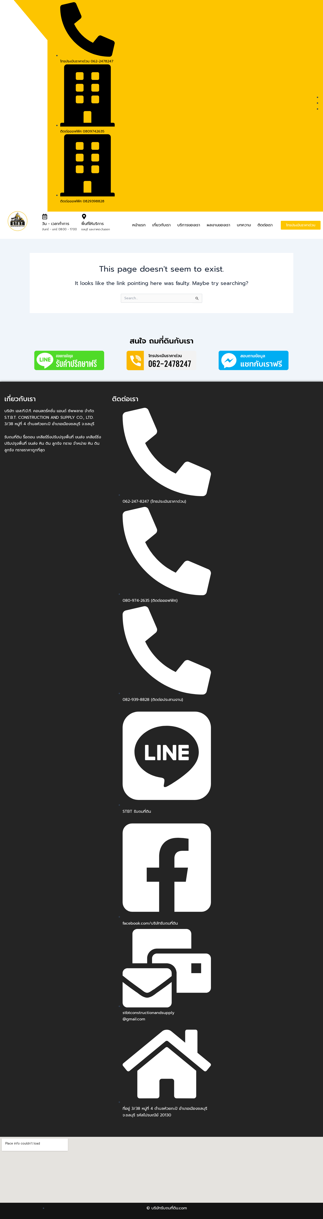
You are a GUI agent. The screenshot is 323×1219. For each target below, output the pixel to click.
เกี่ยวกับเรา (161, 225)
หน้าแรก (139, 225)
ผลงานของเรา (218, 225)
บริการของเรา (188, 225)
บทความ (244, 225)
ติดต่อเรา (265, 225)
